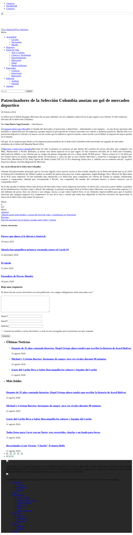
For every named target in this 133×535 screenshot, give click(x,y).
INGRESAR (11, 6)
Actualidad (11, 37)
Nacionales (16, 42)
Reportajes (16, 76)
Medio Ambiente (19, 65)
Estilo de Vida (12, 50)
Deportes (10, 47)
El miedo (6, 262)
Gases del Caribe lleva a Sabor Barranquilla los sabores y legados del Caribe (54, 369)
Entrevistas (16, 73)
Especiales (11, 68)
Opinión (15, 83)
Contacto (10, 3)
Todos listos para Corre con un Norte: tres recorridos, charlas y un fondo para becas (53, 432)
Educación (16, 60)
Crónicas (15, 70)
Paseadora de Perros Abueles (17, 276)
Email (4, 321)
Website (4, 326)
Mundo (14, 45)
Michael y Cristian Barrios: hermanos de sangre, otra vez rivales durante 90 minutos (58, 358)
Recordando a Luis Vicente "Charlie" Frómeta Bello (35, 445)
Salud (14, 63)
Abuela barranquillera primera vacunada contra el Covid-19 (35, 249)
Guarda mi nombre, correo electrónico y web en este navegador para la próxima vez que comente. (49, 331)
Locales (15, 39)
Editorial (10, 78)
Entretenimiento (18, 57)
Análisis (15, 81)
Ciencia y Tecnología (21, 55)
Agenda (9, 86)
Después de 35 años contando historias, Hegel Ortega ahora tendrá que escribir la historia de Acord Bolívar (71, 348)
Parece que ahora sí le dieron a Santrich (23, 236)
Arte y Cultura (18, 52)
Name (4, 316)
